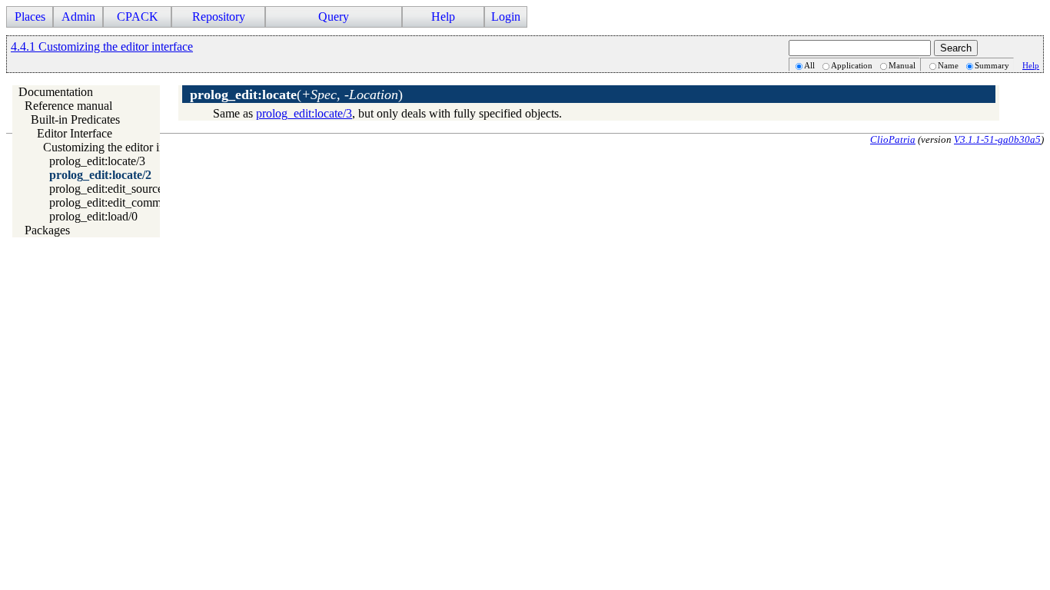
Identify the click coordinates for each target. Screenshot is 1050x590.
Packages (47, 230)
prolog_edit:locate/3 (97, 160)
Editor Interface (74, 133)
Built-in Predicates (75, 119)
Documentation (55, 91)
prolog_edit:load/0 (93, 216)
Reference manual (68, 105)
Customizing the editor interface (120, 147)
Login (505, 16)
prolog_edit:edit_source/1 (110, 188)
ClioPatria (892, 139)
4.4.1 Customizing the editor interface (102, 46)
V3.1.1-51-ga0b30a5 (997, 139)
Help (1030, 65)
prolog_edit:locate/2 (100, 174)
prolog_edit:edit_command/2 (118, 202)
